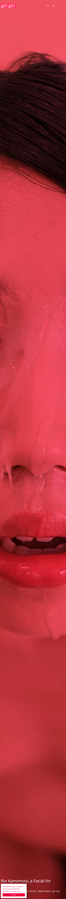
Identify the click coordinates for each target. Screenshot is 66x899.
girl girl (8, 5)
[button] (48, 5)
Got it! (14, 895)
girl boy (56, 891)
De (63, 3)
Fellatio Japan (44, 891)
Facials (32, 891)
